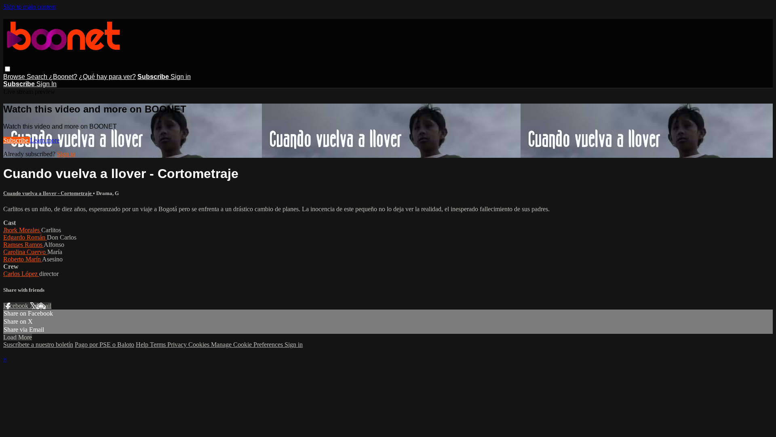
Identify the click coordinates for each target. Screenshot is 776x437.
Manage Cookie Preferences (248, 344)
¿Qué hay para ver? (107, 76)
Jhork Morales (22, 230)
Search (38, 76)
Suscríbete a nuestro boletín (38, 344)
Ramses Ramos (23, 244)
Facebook (16, 305)
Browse (15, 76)
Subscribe (16, 140)
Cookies (199, 344)
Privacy (177, 344)
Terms (158, 344)
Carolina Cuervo (25, 251)
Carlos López (21, 273)
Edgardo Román (25, 237)
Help (143, 344)
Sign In (46, 84)
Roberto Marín (22, 259)
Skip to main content (29, 6)
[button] (7, 69)
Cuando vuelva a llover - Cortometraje (48, 193)
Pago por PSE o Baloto (104, 344)
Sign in (181, 76)
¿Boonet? (63, 76)
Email (43, 305)
